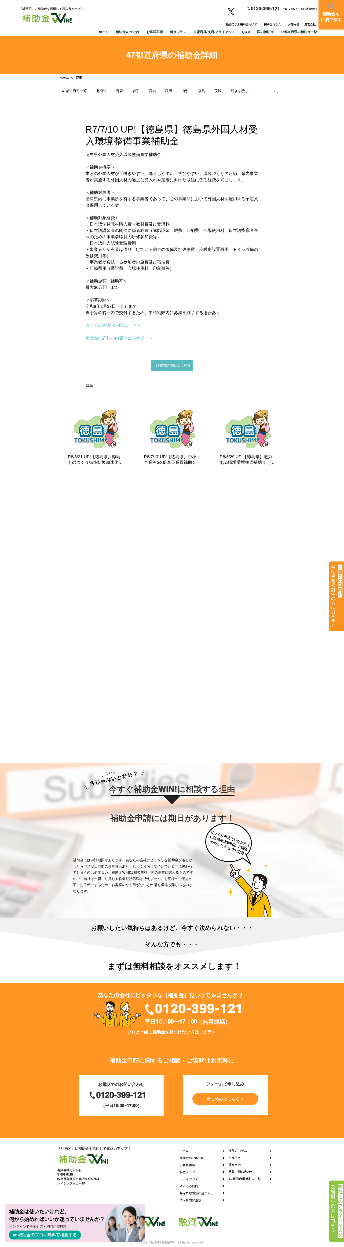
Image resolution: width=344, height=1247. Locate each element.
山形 (185, 91)
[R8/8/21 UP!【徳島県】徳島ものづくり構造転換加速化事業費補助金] (96, 429)
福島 (201, 91)
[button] (276, 91)
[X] (230, 11)
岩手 (135, 91)
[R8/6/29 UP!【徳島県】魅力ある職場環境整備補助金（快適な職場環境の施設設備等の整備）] (248, 429)
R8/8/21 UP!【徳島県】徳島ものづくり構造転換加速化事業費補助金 (95, 459)
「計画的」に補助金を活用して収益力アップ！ (94, 1149)
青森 (119, 91)
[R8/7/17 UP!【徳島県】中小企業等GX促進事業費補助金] (172, 429)
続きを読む (239, 91)
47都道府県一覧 (74, 91)
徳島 (89, 385)
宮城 (152, 91)
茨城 (217, 91)
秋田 (168, 91)
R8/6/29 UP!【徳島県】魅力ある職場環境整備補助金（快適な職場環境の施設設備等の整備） (247, 459)
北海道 (101, 91)
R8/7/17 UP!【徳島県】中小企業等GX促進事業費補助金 (170, 459)
